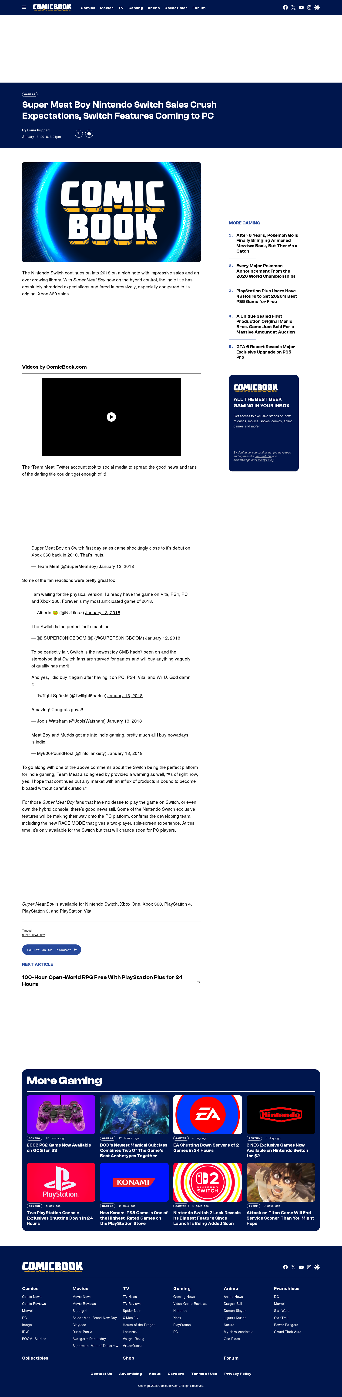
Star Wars (281, 1310)
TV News (130, 1296)
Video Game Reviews (190, 1303)
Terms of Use (263, 456)
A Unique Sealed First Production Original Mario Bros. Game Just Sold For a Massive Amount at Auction (265, 324)
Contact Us (101, 1374)
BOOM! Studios (34, 1338)
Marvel (27, 1310)
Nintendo (180, 1310)
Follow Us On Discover (50, 949)
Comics (88, 8)
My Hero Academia (239, 1331)
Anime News (233, 1296)
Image (27, 1324)
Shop (128, 1358)
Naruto (229, 1324)
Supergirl (80, 1310)
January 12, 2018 (116, 566)
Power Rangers (286, 1324)
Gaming (135, 8)
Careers (176, 1374)
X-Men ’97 (131, 1317)
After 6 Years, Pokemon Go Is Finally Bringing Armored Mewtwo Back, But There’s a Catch (267, 243)
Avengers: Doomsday (89, 1338)
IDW (25, 1331)
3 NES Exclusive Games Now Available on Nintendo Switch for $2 (277, 1150)
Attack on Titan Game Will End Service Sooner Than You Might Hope (280, 1218)
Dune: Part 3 (82, 1331)
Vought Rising (133, 1338)
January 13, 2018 (102, 612)
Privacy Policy (265, 460)
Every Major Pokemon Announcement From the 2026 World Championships (265, 271)
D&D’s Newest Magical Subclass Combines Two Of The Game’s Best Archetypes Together (133, 1150)
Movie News (82, 1296)
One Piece (232, 1338)
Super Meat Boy (58, 802)
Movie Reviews (84, 1303)
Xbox (177, 1317)
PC (175, 1331)
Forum (198, 8)
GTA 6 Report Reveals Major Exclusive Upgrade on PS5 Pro (265, 352)
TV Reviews (132, 1303)
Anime (154, 8)
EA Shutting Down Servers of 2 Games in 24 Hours (206, 1148)
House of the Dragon (139, 1324)
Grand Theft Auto (287, 1331)
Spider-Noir (132, 1310)
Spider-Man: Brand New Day (95, 1317)
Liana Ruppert (38, 130)
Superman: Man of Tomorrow (95, 1345)
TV (121, 8)
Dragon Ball (233, 1303)
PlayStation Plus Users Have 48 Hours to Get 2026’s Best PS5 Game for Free (266, 296)
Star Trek (281, 1317)
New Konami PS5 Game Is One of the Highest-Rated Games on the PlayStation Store (134, 1218)
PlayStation (182, 1324)
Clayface (79, 1324)
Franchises (286, 1288)
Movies (107, 8)
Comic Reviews (34, 1303)
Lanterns (130, 1331)
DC (24, 1317)
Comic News (31, 1296)
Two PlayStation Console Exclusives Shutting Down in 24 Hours (60, 1218)
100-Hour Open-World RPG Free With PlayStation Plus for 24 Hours (102, 980)
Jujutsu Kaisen (235, 1317)
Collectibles (176, 8)
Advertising (130, 1374)
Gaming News (184, 1296)
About (155, 1374)
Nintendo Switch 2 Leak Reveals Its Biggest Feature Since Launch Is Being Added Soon (207, 1218)
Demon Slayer (235, 1310)
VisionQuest (132, 1345)
